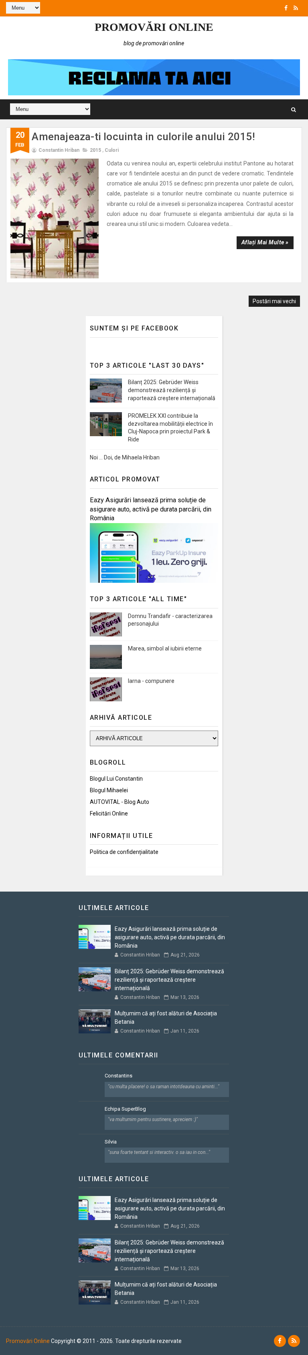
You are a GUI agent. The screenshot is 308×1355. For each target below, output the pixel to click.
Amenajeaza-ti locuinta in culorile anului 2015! (143, 137)
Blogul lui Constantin (116, 778)
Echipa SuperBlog (125, 1109)
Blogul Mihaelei (109, 790)
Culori (112, 150)
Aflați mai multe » (265, 242)
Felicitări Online (109, 813)
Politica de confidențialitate (124, 852)
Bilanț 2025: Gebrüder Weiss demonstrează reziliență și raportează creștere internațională (171, 390)
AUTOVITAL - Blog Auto (119, 802)
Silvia (111, 1142)
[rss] (296, 8)
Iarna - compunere (151, 681)
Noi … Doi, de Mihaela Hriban (125, 457)
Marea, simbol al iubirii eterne (165, 648)
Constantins (118, 1076)
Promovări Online (154, 27)
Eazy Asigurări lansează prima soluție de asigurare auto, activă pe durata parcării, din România (150, 509)
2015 (95, 150)
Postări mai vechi (274, 301)
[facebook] (286, 8)
